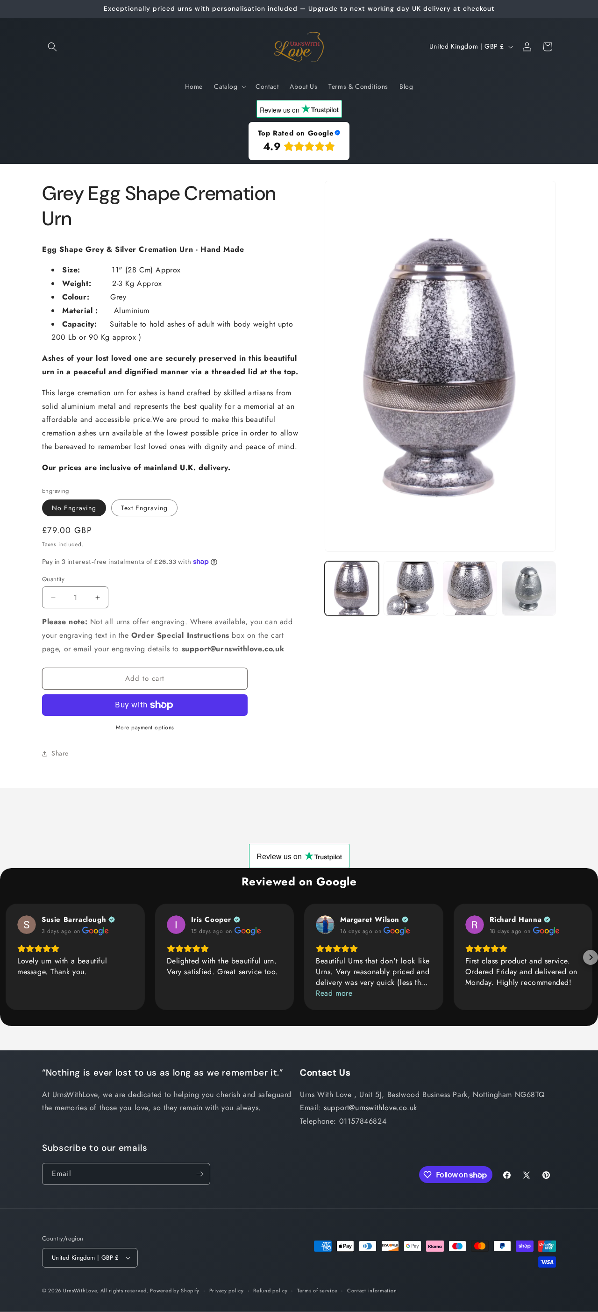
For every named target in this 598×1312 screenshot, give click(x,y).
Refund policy (270, 1290)
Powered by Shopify (174, 1290)
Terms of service (317, 1290)
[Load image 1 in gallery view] (352, 588)
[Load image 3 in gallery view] (470, 588)
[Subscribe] (199, 1174)
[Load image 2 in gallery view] (411, 588)
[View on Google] (26, 924)
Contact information (372, 1290)
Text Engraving (144, 508)
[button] (52, 46)
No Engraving (74, 508)
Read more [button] (334, 993)
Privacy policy (226, 1290)
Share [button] (60, 753)
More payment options (145, 727)
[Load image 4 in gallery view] (529, 588)
